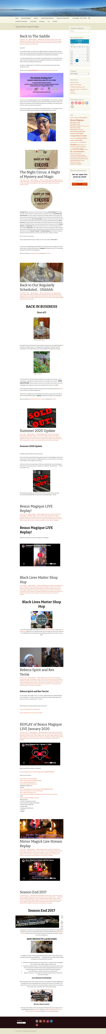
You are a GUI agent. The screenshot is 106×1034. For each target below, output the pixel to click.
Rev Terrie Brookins (43, 183)
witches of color (23, 44)
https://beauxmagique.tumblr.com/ (28, 784)
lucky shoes (41, 437)
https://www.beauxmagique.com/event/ (29, 797)
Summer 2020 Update (37, 431)
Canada (56, 39)
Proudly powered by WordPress (30, 1031)
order (61, 388)
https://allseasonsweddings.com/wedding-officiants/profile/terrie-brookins (38, 794)
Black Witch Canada (43, 39)
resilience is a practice (54, 590)
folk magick (26, 183)
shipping (57, 297)
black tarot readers (49, 434)
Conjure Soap (55, 895)
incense (30, 437)
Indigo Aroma (35, 437)
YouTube (37, 1011)
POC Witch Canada (24, 42)
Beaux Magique (33, 39)
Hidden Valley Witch (46, 296)
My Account (42, 21)
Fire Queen (45, 435)
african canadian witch (45, 180)
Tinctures (46, 897)
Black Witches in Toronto (29, 181)
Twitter (48, 253)
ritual (33, 438)
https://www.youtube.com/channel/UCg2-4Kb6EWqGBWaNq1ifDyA (36, 789)
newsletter (37, 1009)
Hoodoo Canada (58, 296)
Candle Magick (29, 435)
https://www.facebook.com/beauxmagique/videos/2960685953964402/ (37, 772)
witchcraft (59, 42)
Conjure (34, 435)
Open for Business (42, 297)
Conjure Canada (55, 181)
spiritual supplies (32, 42)
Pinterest (37, 399)
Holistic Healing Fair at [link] (33, 70)
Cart (49, 21)
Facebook (32, 253)
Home (17, 18)
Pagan (59, 41)
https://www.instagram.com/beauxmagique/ (31, 780)
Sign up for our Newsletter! (63, 18)
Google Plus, (53, 1009)
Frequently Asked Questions (47, 18)
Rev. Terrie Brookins (41, 901)
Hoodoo (52, 41)
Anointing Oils (34, 895)
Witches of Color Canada (32, 44)
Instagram (31, 1011)
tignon (37, 593)
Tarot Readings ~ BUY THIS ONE (79, 18)
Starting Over (73, 93)
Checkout (55, 21)
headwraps (41, 588)
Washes (54, 897)
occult (55, 437)
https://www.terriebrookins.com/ (28, 792)
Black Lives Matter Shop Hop (52, 585)
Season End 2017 (33, 892)
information (46, 900)
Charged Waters (48, 181)
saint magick (49, 438)
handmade (22, 437)
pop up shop (34, 901)
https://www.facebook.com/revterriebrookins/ (31, 790)
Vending (50, 897)
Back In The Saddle (35, 36)
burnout (34, 587)
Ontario (56, 41)
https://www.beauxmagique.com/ (28, 782)
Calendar (36, 18)
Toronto (33, 903)
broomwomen (48, 294)
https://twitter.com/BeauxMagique (28, 778)
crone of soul (39, 435)
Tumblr (36, 253)
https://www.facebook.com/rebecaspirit (30, 709)
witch (35, 440)
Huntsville (22, 297)
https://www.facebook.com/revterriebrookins (31, 712)
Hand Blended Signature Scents (31, 897)
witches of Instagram (53, 440)
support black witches (41, 42)
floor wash (50, 435)
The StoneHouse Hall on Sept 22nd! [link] (49, 70)
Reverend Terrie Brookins (21, 21)
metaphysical (51, 437)
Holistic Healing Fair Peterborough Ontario (41, 41)
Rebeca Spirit (46, 590)
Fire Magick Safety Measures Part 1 (77, 87)
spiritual (54, 438)
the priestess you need (51, 42)
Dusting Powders (38, 296)
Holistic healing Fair (27, 41)
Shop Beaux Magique (26, 18)
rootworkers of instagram (40, 438)
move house (27, 297)
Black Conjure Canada (75, 122)
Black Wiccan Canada (85, 126)
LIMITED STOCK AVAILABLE (75, 84)
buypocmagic (51, 39)
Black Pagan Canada (31, 294)
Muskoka (32, 297)
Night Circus (36, 183)
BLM (25, 587)
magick (46, 437)
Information (40, 897)
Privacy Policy (33, 21)
